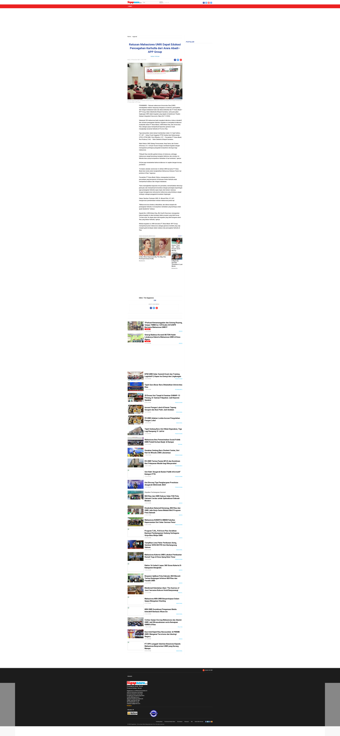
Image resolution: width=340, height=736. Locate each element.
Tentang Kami (159, 721)
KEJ (192, 721)
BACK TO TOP (208, 670)
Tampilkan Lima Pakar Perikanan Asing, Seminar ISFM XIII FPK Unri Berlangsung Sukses (161, 545)
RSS (211, 721)
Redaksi (129, 705)
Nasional (179, 423)
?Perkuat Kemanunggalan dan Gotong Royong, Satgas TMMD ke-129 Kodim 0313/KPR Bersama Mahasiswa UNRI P (163, 325)
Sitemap (210, 721)
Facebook (206, 721)
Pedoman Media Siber (170, 721)
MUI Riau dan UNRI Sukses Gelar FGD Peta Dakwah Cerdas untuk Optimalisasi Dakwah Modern (162, 498)
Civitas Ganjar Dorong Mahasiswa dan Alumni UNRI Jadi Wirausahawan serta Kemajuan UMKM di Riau (163, 622)
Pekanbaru (178, 389)
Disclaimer (179, 721)
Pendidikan (178, 378)
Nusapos (187, 721)
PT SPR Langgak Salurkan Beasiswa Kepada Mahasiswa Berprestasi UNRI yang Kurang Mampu (162, 646)
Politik (180, 627)
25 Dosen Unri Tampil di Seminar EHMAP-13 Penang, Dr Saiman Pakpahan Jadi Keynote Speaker (162, 397)
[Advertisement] (170, 22)
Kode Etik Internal (199, 721)
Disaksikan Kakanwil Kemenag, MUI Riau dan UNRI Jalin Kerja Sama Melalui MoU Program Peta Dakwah (163, 510)
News (180, 331)
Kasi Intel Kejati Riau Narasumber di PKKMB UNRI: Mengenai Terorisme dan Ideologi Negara (162, 634)
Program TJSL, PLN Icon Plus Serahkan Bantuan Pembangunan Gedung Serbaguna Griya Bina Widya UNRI (162, 533)
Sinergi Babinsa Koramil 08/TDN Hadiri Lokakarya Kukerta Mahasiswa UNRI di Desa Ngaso (162, 337)
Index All (167, 2)
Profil (180, 592)
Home (130, 6)
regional (134, 36)
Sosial (180, 444)
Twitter (208, 721)
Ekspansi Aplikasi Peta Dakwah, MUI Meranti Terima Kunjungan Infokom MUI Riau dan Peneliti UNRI (162, 578)
